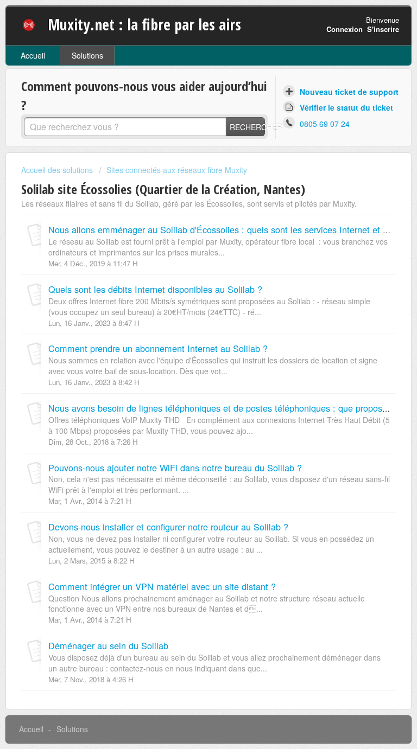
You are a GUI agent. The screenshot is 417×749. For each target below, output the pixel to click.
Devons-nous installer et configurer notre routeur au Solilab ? (168, 526)
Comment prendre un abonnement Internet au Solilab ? (158, 348)
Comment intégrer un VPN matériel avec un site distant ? (162, 586)
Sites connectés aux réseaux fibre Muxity (176, 169)
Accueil (33, 55)
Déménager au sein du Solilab (108, 645)
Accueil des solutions (58, 169)
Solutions (87, 55)
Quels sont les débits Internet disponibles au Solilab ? (155, 289)
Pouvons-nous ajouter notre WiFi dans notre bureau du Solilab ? (175, 467)
